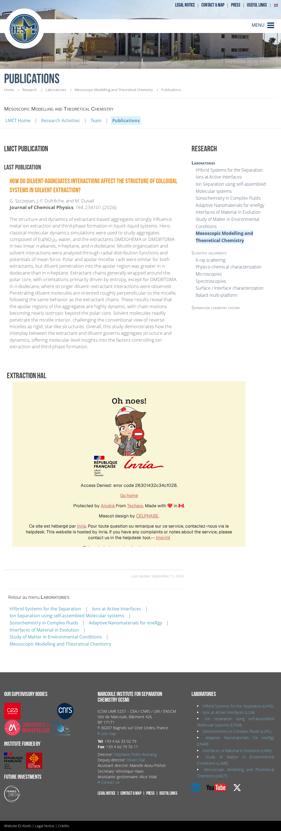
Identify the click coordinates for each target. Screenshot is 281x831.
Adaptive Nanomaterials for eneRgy (125, 623)
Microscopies (209, 274)
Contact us (110, 782)
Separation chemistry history (216, 308)
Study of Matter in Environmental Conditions (56, 637)
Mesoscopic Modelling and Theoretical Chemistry (60, 644)
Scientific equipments (209, 253)
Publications (126, 120)
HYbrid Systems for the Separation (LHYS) (238, 706)
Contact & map (212, 5)
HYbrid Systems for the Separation (45, 609)
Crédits (63, 825)
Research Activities (60, 120)
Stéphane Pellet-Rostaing (135, 754)
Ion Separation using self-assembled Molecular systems (67, 616)
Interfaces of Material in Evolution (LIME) (237, 750)
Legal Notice (44, 825)
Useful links (257, 5)
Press (235, 5)
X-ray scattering (210, 260)
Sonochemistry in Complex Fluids (44, 623)
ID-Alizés (24, 825)
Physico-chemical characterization (228, 267)
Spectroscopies (211, 281)
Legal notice (185, 5)
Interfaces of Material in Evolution (44, 630)
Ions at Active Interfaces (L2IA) (229, 712)
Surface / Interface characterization (229, 288)
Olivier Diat (136, 760)
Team (96, 120)
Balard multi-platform (216, 295)
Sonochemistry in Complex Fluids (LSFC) (237, 731)
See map (108, 733)
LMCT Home (17, 120)
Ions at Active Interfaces (116, 609)
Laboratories (203, 163)
